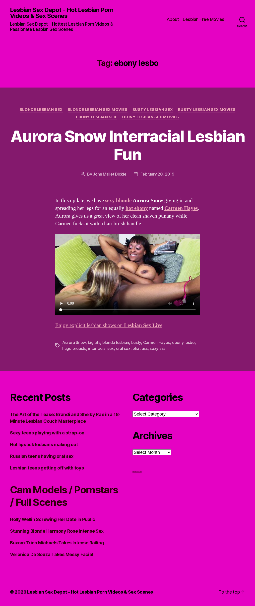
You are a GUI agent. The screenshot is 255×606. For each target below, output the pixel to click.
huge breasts (74, 348)
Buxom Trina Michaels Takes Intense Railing (57, 542)
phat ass (140, 348)
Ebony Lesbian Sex (96, 117)
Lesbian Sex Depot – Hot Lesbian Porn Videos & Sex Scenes (90, 592)
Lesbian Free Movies (203, 19)
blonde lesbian (115, 342)
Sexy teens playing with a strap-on (47, 432)
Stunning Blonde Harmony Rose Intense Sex (57, 531)
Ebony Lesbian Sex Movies (150, 117)
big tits (94, 342)
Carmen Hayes (156, 342)
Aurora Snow (74, 342)
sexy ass (157, 348)
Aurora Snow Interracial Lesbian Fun (127, 145)
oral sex (123, 348)
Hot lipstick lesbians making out (44, 444)
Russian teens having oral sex (41, 456)
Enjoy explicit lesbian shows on (108, 325)
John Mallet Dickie (109, 174)
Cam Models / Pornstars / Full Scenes (64, 496)
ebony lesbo (183, 342)
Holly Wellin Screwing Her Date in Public (52, 519)
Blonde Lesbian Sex (41, 109)
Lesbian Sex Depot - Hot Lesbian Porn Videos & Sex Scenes (61, 13)
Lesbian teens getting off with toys (47, 467)
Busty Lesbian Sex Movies (206, 109)
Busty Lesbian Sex (152, 109)
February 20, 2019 (157, 174)
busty (136, 342)
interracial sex (101, 348)
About (173, 19)
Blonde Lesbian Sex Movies (98, 109)
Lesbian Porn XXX (137, 471)
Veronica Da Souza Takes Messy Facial (51, 554)
